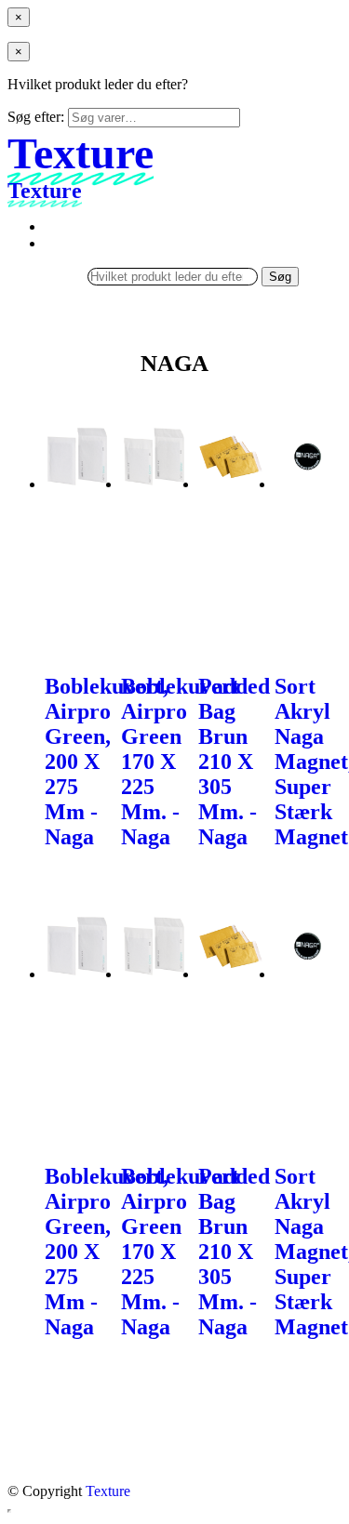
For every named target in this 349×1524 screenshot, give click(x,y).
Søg (280, 277)
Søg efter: (35, 117)
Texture (108, 1491)
